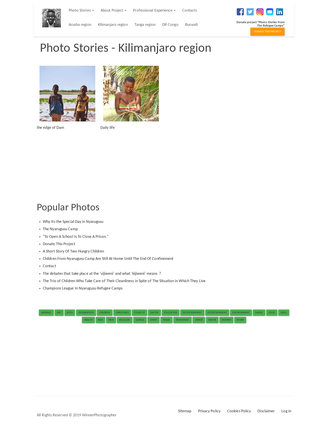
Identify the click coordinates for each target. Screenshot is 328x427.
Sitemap (184, 411)
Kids (100, 320)
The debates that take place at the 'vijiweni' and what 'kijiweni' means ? (102, 274)
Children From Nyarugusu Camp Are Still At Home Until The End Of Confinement (108, 259)
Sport (153, 320)
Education (170, 312)
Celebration (86, 312)
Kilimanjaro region (113, 25)
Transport (182, 320)
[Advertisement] (164, 166)
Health (88, 320)
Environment (241, 312)
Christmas (122, 312)
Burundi (191, 25)
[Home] (53, 18)
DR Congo (170, 25)
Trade (166, 320)
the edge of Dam (50, 128)
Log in (286, 411)
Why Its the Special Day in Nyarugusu (73, 222)
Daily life (107, 128)
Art (59, 312)
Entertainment (192, 312)
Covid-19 (139, 312)
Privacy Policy (209, 411)
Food (271, 312)
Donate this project (267, 31)
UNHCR (199, 320)
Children (104, 312)
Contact (49, 266)
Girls (283, 312)
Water (212, 320)
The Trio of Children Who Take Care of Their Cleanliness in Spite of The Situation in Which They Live (124, 281)
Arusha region (80, 25)
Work (240, 320)
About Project (112, 10)
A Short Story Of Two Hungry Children (73, 251)
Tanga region (145, 25)
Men (111, 320)
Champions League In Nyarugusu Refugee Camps (82, 288)
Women (226, 320)
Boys (70, 312)
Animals (46, 312)
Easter (154, 312)
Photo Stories (80, 10)
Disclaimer (266, 411)
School (140, 320)
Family (259, 312)
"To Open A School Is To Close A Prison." (76, 237)
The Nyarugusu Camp (60, 229)
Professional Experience (153, 10)
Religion (124, 320)
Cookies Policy (239, 411)
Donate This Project (59, 244)
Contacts (189, 10)
